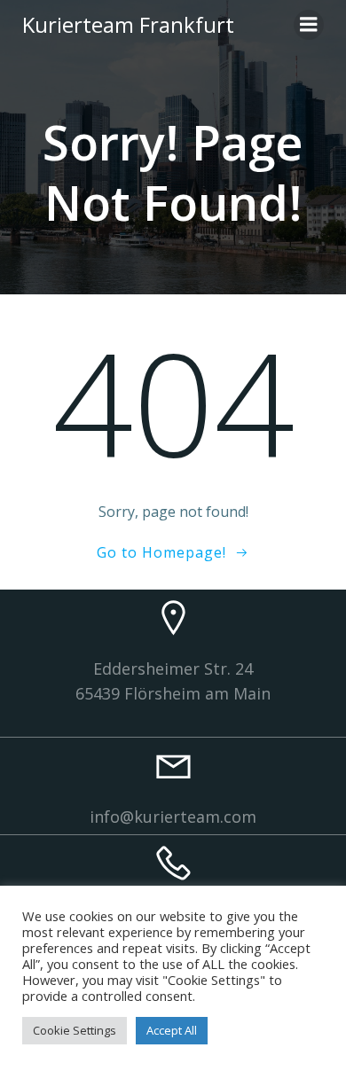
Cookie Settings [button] (74, 1030)
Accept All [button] (171, 1030)
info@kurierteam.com (173, 816)
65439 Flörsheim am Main (173, 693)
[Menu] (309, 25)
